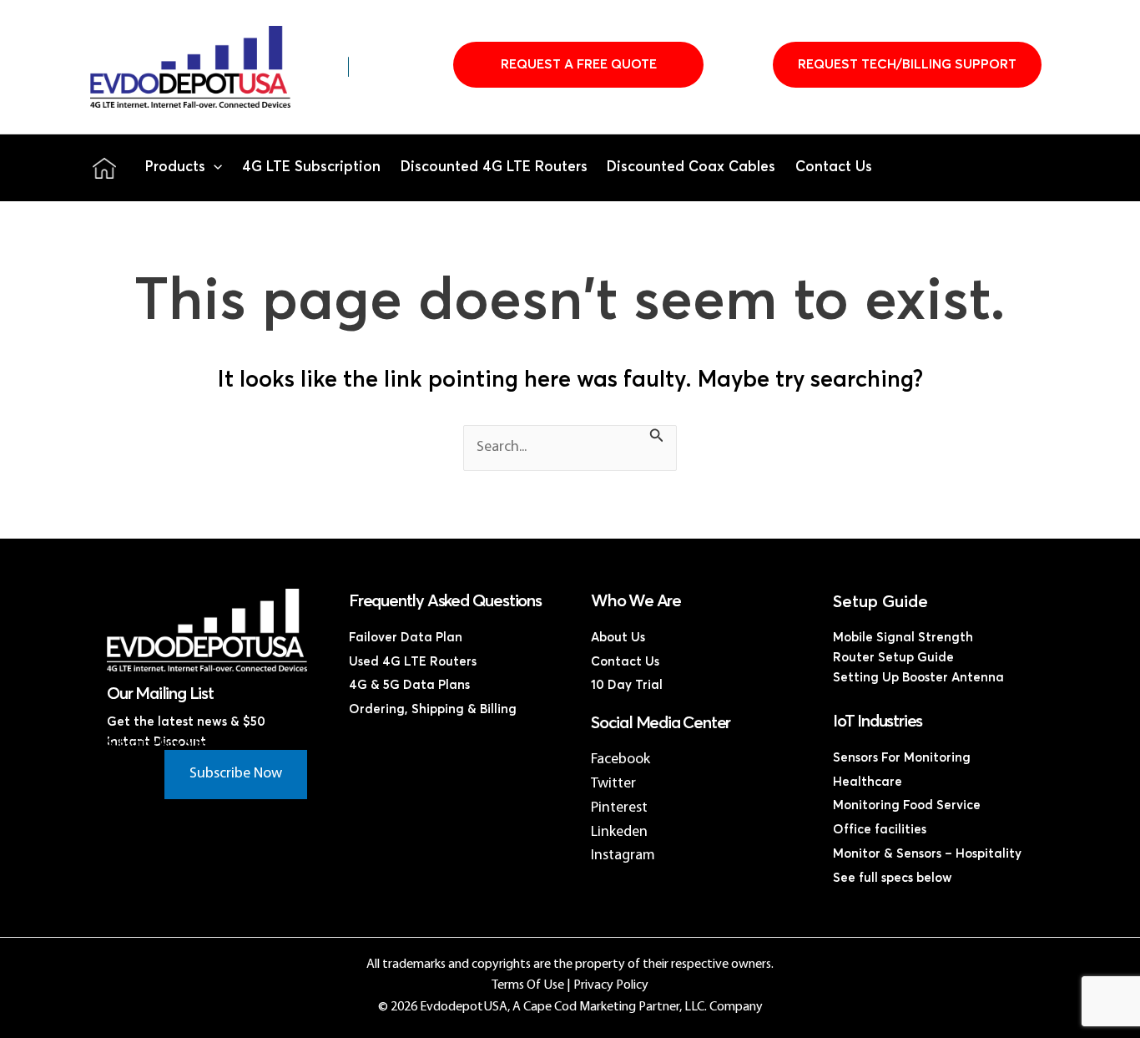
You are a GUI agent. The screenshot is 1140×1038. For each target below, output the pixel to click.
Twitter (613, 784)
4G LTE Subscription (311, 167)
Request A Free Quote (579, 64)
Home (104, 167)
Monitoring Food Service (907, 805)
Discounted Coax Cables (691, 167)
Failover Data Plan (405, 637)
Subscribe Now (235, 774)
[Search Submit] (656, 438)
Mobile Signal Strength (903, 637)
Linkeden (619, 832)
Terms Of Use (528, 985)
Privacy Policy (610, 985)
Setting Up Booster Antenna (918, 677)
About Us (618, 637)
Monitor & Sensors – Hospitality (927, 854)
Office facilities (879, 829)
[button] (213, 167)
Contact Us (833, 167)
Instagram (623, 855)
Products (175, 167)
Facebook (620, 759)
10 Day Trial (627, 685)
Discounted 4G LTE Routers (494, 167)
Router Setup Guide (893, 657)
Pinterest (619, 808)
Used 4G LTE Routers (413, 662)
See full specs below (892, 878)
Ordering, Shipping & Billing (433, 709)
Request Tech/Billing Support (907, 64)
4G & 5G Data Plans (409, 685)
